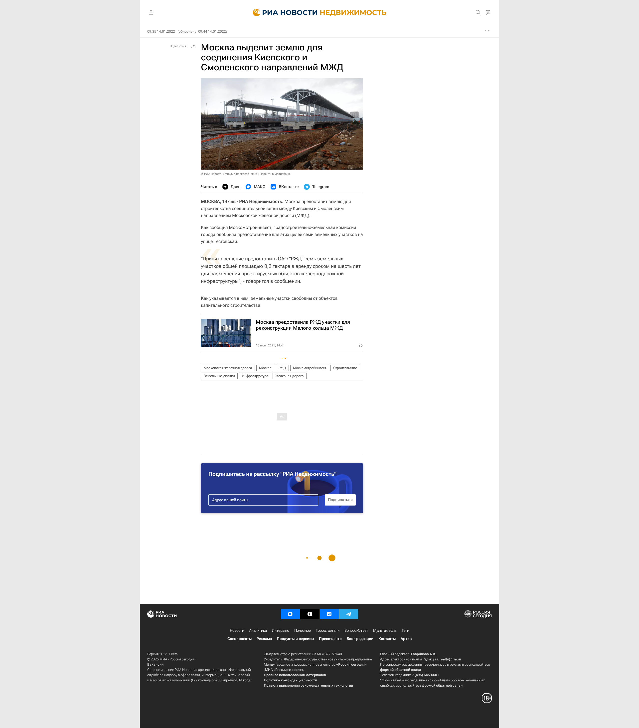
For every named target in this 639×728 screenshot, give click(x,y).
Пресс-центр (330, 638)
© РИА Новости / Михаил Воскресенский (229, 174)
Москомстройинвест (250, 227)
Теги (405, 630)
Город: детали (327, 630)
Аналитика (258, 630)
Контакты (387, 638)
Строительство (345, 368)
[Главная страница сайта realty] (319, 12)
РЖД (296, 259)
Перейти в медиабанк (275, 174)
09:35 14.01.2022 (161, 31)
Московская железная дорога (228, 368)
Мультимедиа (385, 630)
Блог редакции (360, 638)
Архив (406, 638)
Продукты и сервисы (295, 638)
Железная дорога (289, 376)
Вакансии (155, 664)
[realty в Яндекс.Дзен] (309, 614)
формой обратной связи (400, 670)
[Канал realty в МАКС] (290, 614)
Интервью (280, 630)
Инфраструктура (255, 376)
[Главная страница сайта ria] (282, 12)
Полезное (302, 630)
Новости (237, 630)
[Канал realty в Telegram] (348, 614)
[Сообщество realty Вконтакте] (329, 614)
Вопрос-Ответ (356, 630)
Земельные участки (219, 376)
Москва (265, 368)
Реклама (264, 638)
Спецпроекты (239, 638)
